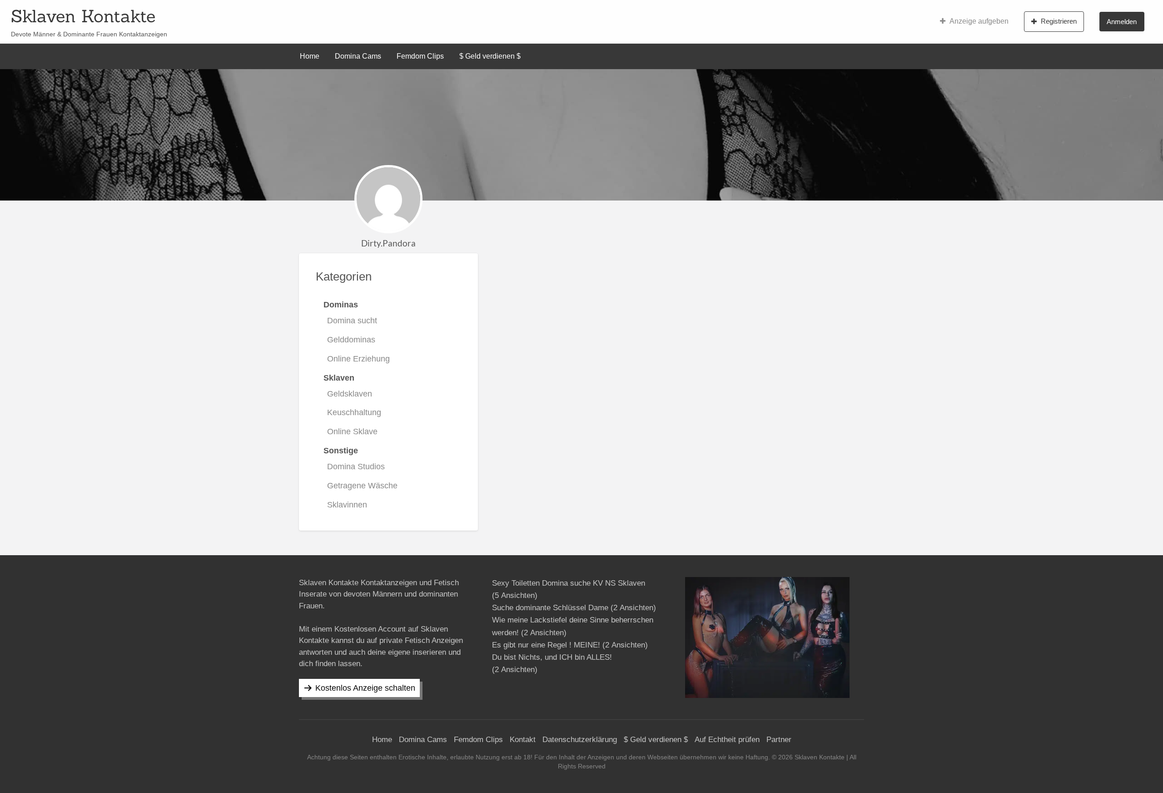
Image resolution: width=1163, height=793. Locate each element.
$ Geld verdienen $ (490, 56)
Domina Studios (356, 466)
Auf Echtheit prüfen (727, 739)
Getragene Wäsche (362, 485)
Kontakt (523, 739)
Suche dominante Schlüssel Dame (550, 607)
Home (309, 56)
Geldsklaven (349, 393)
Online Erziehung (358, 358)
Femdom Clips (420, 56)
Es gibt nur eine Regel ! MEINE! (546, 645)
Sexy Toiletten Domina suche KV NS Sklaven (568, 583)
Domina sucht (352, 320)
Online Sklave (352, 431)
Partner (778, 739)
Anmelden (1122, 21)
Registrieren (1059, 21)
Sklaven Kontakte (83, 16)
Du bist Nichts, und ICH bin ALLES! (552, 657)
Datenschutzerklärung (579, 739)
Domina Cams (358, 56)
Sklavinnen (347, 504)
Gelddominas (351, 339)
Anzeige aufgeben (979, 21)
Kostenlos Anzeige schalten (365, 688)
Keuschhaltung (354, 412)
